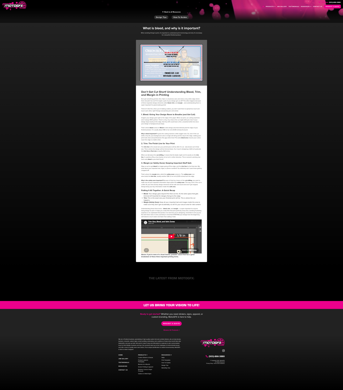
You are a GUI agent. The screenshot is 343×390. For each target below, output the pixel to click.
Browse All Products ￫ (172, 330)
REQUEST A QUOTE (332, 6)
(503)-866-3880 (331, 2)
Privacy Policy (209, 363)
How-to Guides (180, 17)
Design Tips (161, 17)
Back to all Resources (172, 12)
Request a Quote (171, 323)
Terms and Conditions (219, 363)
